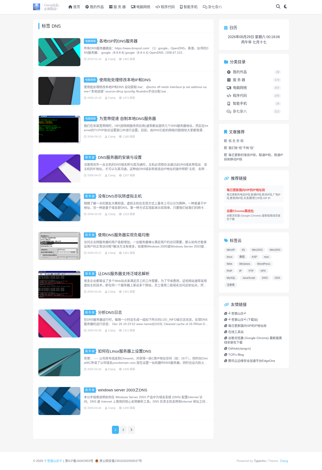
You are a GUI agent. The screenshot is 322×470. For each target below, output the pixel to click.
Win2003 (257, 249)
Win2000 (275, 249)
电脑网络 (142, 7)
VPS (263, 270)
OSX (277, 277)
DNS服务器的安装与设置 (120, 157)
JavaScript (248, 277)
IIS (243, 249)
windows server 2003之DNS (122, 390)
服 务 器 (119, 7)
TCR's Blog (236, 354)
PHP (229, 270)
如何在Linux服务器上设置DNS (124, 351)
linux (229, 256)
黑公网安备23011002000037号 (120, 461)
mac (266, 256)
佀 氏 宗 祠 (235, 141)
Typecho (260, 461)
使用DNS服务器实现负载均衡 (124, 235)
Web (229, 263)
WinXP (231, 249)
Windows (244, 263)
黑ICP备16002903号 (79, 461)
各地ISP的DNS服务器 (118, 41)
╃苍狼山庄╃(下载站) (243, 319)
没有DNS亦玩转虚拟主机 (120, 196)
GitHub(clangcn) (239, 348)
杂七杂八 (214, 7)
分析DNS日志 (110, 312)
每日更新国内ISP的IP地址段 (247, 325)
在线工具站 (236, 332)
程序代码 (167, 7)
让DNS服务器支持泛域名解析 (124, 274)
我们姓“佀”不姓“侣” (241, 148)
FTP (251, 270)
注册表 (231, 284)
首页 (76, 7)
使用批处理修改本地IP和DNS (125, 80)
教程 (242, 256)
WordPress (263, 263)
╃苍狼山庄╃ (237, 313)
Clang (284, 461)
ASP (254, 256)
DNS (265, 277)
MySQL (231, 277)
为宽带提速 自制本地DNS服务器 (127, 119)
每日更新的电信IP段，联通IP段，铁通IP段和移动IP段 (253, 157)
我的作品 (96, 7)
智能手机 (190, 7)
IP (240, 270)
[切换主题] (285, 7)
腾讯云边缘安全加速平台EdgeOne (251, 360)
